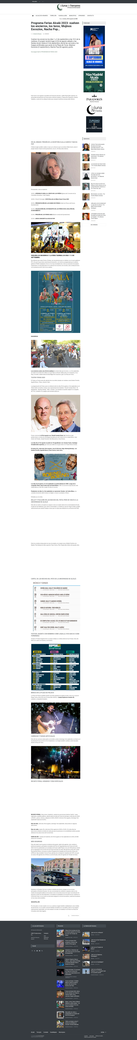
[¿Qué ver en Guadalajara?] (86, 963)
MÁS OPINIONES (94, 224)
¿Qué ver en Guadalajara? (97, 962)
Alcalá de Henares (38, 33)
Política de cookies (99, 1035)
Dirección (46, 938)
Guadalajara (53, 1032)
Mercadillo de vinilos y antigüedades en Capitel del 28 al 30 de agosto (72, 1013)
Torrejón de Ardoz (68, 937)
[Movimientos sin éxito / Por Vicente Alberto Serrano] (86, 196)
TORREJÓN (53, 15)
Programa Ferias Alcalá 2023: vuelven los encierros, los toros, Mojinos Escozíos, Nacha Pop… (55, 26)
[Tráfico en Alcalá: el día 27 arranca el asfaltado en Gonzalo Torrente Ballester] (60, 1024)
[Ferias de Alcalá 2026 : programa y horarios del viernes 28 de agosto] (60, 943)
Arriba (102, 1032)
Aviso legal (91, 1035)
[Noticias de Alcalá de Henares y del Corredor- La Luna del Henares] (68, 9)
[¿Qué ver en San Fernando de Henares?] (86, 941)
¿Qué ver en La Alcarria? (97, 932)
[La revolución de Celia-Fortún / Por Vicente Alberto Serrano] (86, 166)
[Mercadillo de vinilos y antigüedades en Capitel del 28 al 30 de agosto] (60, 1014)
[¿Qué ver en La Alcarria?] (86, 934)
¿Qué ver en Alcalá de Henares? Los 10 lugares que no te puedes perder (98, 971)
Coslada (45, 1032)
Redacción (46, 937)
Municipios (62, 1032)
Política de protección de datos (90, 1037)
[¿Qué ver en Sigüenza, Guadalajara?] (86, 956)
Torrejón (39, 1032)
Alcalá (32, 1032)
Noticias (75, 976)
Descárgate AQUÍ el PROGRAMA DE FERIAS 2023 (44, 51)
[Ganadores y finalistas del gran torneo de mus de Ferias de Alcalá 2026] (60, 952)
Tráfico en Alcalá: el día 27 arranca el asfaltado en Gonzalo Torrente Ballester (72, 1023)
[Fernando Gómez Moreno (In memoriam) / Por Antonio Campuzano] (86, 157)
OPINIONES (81, 15)
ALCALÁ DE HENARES (42, 15)
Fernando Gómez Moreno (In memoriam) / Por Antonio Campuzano (98, 156)
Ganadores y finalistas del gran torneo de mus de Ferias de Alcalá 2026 (72, 951)
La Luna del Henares (40, 1035)
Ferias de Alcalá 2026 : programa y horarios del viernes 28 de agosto (71, 942)
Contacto (86, 1035)
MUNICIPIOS (72, 15)
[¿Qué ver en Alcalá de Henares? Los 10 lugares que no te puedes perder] (86, 971)
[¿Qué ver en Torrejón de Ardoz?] (86, 949)
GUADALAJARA (63, 15)
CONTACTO (90, 15)
